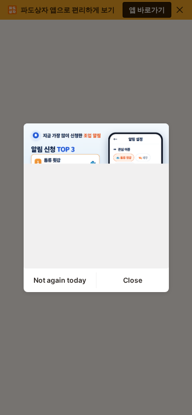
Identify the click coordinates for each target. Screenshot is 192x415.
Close (132, 280)
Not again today (59, 280)
